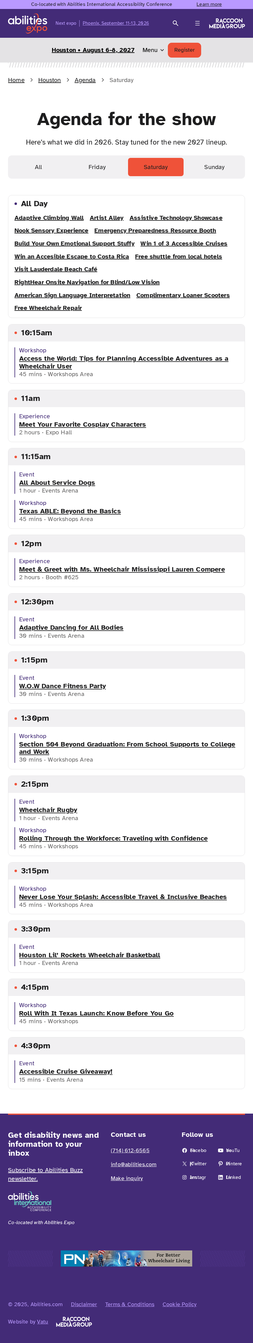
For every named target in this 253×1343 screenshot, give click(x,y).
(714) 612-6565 (130, 1150)
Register (184, 49)
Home (16, 80)
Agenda (85, 80)
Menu (150, 50)
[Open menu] (197, 23)
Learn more (209, 4)
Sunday (214, 167)
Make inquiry (127, 1178)
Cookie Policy (180, 1304)
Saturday (156, 167)
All (38, 167)
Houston (49, 80)
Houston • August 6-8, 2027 (93, 50)
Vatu (42, 1321)
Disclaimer (84, 1304)
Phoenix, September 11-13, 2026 (116, 23)
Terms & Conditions (130, 1304)
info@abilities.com (134, 1164)
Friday (97, 167)
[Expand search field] (175, 23)
